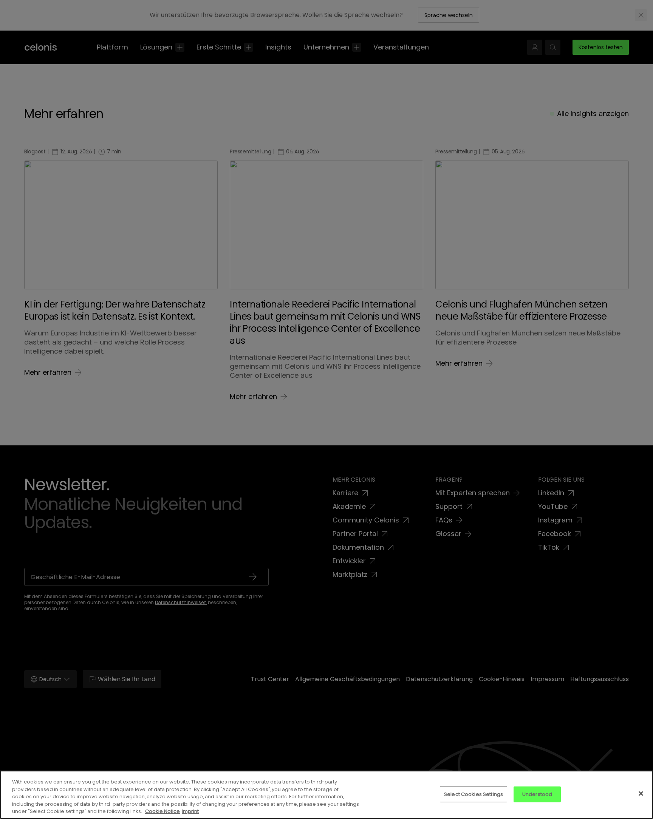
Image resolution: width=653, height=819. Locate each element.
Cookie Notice (162, 811)
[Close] (641, 793)
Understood (537, 794)
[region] (326, 795)
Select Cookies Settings (473, 794)
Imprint (190, 811)
